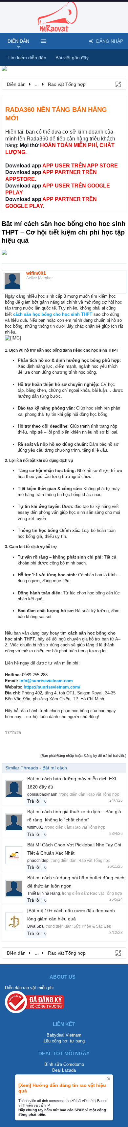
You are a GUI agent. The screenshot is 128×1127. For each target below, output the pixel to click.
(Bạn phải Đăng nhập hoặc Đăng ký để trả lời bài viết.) (83, 756)
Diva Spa (35, 926)
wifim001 (36, 273)
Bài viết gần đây (72, 57)
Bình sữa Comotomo (64, 1064)
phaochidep (38, 860)
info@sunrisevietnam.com (46, 680)
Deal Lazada (64, 1070)
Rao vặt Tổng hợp (103, 794)
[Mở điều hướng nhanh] (118, 84)
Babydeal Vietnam (64, 1035)
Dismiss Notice (108, 1078)
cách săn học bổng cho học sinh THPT (52, 314)
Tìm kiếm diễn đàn (27, 57)
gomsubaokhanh (42, 794)
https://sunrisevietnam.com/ (52, 687)
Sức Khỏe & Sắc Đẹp (92, 926)
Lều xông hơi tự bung (64, 1041)
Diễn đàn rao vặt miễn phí (29, 987)
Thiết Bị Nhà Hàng (43, 893)
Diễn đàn (18, 41)
